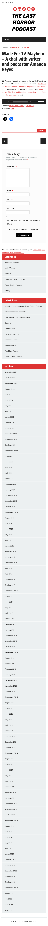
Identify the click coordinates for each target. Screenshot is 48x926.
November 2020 (11, 439)
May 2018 (8, 568)
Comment (12, 166)
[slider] (41, 101)
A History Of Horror (12, 262)
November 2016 (11, 641)
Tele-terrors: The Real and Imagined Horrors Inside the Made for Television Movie (24, 92)
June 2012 (9, 904)
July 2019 (8, 523)
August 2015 (10, 703)
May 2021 (8, 406)
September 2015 (11, 697)
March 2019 (9, 546)
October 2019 (10, 507)
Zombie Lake (10, 329)
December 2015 (11, 680)
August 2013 (10, 826)
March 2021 (9, 417)
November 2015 (11, 686)
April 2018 (9, 574)
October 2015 (10, 692)
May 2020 (8, 467)
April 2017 (9, 613)
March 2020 (9, 479)
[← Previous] (5, 141)
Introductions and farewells (15, 312)
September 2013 (11, 820)
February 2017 (10, 624)
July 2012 (8, 899)
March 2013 (9, 854)
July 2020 (8, 456)
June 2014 (9, 770)
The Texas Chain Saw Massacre (17, 317)
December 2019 (11, 495)
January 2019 (10, 557)
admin (26, 47)
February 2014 (10, 792)
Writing (7, 290)
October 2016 (10, 647)
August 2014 (10, 759)
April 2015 (9, 725)
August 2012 (10, 893)
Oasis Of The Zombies (13, 357)
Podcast (42, 131)
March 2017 (9, 619)
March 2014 (9, 787)
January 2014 (10, 798)
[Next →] (43, 141)
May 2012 (8, 910)
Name (10, 191)
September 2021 (11, 383)
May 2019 (8, 535)
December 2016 (11, 636)
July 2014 (8, 764)
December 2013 (11, 804)
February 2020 (10, 484)
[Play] (5, 102)
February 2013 (10, 860)
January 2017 (10, 630)
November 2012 (11, 876)
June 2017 (9, 602)
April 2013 (9, 848)
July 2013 (8, 832)
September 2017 (11, 591)
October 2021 (10, 378)
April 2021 (9, 411)
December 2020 (11, 434)
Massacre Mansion (12, 340)
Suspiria (8, 323)
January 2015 (10, 736)
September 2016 (11, 652)
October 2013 (10, 815)
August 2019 (10, 518)
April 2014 (9, 781)
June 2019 (9, 529)
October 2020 (10, 445)
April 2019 (9, 540)
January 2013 (10, 865)
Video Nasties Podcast (13, 285)
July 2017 (8, 596)
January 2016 (10, 675)
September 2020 (11, 451)
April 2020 (9, 473)
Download (30, 106)
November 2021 (11, 372)
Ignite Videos (10, 268)
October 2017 (10, 585)
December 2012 (11, 871)
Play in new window (16, 106)
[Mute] (36, 102)
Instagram (19, 9)
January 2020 (10, 490)
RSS (24, 9)
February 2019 (10, 551)
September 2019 (11, 512)
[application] (24, 101)
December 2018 (11, 563)
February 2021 (10, 423)
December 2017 (11, 579)
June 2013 (9, 837)
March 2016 (9, 664)
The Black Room (11, 351)
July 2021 (8, 395)
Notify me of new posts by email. (24, 229)
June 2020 (9, 462)
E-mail (29, 9)
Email (10, 199)
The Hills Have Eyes (12, 334)
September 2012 (11, 888)
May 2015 (8, 720)
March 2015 (9, 731)
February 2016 (10, 669)
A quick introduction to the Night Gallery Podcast (23, 306)
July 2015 (8, 708)
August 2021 (10, 389)
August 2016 (10, 658)
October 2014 (10, 748)
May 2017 (8, 607)
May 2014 (8, 776)
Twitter (15, 9)
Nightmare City (10, 345)
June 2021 (9, 400)
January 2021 (10, 428)
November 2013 (11, 809)
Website (10, 208)
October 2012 (10, 882)
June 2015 (9, 714)
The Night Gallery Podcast (15, 279)
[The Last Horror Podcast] (24, 30)
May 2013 (8, 843)
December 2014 (11, 742)
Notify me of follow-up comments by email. (24, 222)
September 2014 (11, 753)
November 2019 (11, 501)
